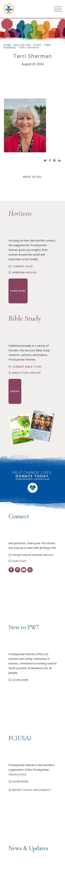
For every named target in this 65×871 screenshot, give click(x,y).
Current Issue (22, 266)
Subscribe (18, 290)
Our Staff (19, 561)
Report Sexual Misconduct (31, 790)
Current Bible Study (27, 367)
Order (15, 391)
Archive (24, 272)
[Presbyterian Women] (8, 9)
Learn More (20, 680)
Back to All (32, 176)
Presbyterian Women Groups (33, 555)
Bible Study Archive (26, 373)
